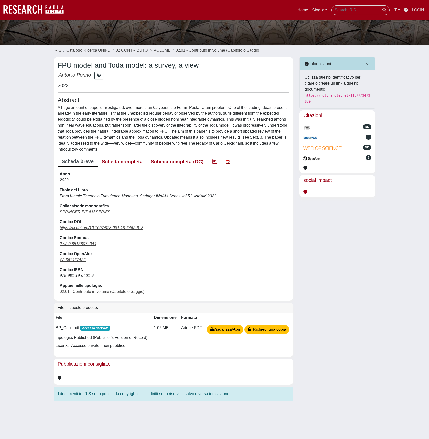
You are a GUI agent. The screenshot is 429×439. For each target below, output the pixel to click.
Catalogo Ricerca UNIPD (88, 50)
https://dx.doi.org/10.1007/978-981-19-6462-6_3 (101, 228)
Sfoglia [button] (318, 10)
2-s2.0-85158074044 (78, 244)
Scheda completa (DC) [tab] (177, 161)
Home (302, 10)
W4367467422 (73, 260)
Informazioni (320, 64)
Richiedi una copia (268, 329)
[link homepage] (36, 10)
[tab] (214, 161)
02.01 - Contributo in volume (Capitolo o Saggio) (218, 50)
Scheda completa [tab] (122, 161)
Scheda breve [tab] (78, 161)
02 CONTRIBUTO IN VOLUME (143, 50)
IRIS (57, 50)
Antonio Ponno (75, 75)
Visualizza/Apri (227, 329)
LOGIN (418, 10)
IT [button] (395, 10)
